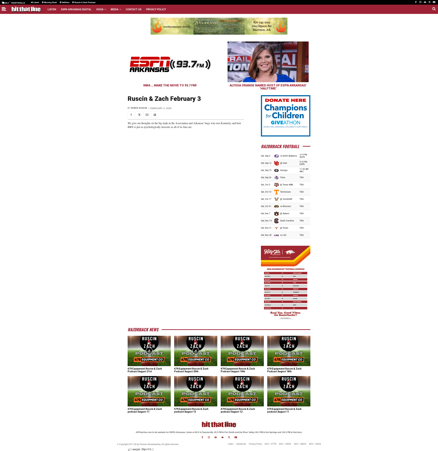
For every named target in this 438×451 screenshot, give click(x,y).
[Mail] (215, 437)
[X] (429, 2)
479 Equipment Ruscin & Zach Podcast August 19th (238, 370)
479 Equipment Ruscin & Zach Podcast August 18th (284, 370)
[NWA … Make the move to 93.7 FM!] (169, 61)
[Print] (154, 114)
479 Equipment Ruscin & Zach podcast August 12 (238, 410)
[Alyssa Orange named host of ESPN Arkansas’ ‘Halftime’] (268, 61)
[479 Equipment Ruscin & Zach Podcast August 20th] (195, 351)
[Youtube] (434, 2)
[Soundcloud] (425, 2)
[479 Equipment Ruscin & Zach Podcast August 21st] (149, 351)
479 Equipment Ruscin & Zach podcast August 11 (284, 410)
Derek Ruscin (139, 108)
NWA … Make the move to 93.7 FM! (170, 85)
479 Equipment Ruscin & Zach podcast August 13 (191, 410)
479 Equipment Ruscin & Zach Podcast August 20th (191, 370)
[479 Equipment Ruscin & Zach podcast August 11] (288, 391)
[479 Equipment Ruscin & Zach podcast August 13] (195, 391)
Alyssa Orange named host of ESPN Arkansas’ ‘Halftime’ (268, 87)
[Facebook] (416, 2)
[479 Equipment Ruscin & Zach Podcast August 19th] (242, 351)
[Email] (146, 114)
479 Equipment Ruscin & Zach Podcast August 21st (145, 370)
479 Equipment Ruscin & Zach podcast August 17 (145, 410)
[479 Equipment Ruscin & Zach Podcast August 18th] (288, 351)
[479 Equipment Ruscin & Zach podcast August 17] (149, 391)
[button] (434, 9)
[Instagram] (420, 2)
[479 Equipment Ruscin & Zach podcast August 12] (242, 391)
